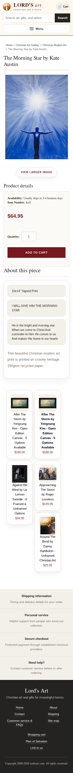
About (53, 707)
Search (63, 18)
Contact (20, 714)
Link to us (36, 747)
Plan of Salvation (36, 741)
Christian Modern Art (55, 45)
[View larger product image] (36, 172)
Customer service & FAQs (19, 722)
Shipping (53, 714)
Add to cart (36, 252)
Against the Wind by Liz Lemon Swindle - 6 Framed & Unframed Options (19, 499)
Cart (63, 6)
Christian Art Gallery (27, 45)
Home (9, 45)
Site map (53, 720)
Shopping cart (36, 734)
